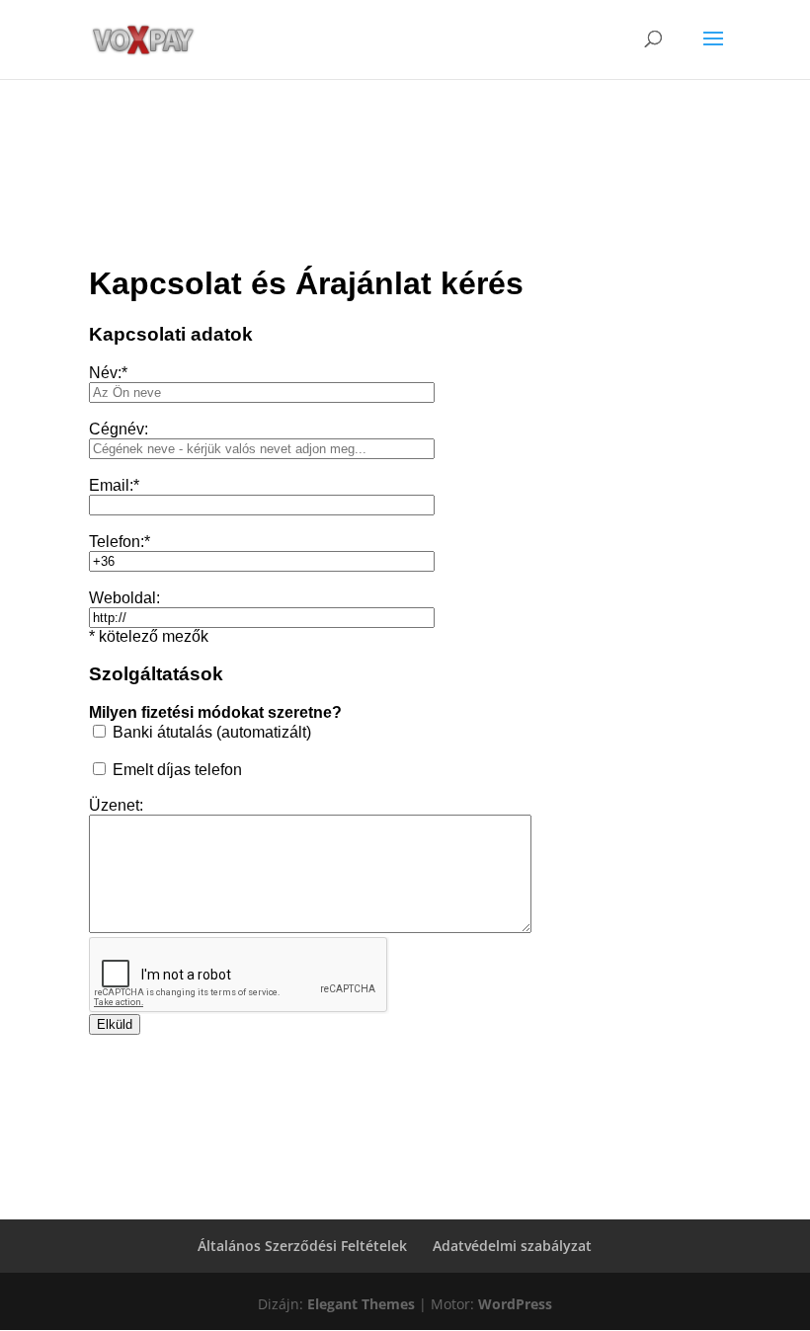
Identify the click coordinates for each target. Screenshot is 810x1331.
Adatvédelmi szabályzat (512, 1245)
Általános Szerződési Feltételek (302, 1245)
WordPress (515, 1303)
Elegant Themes (361, 1303)
